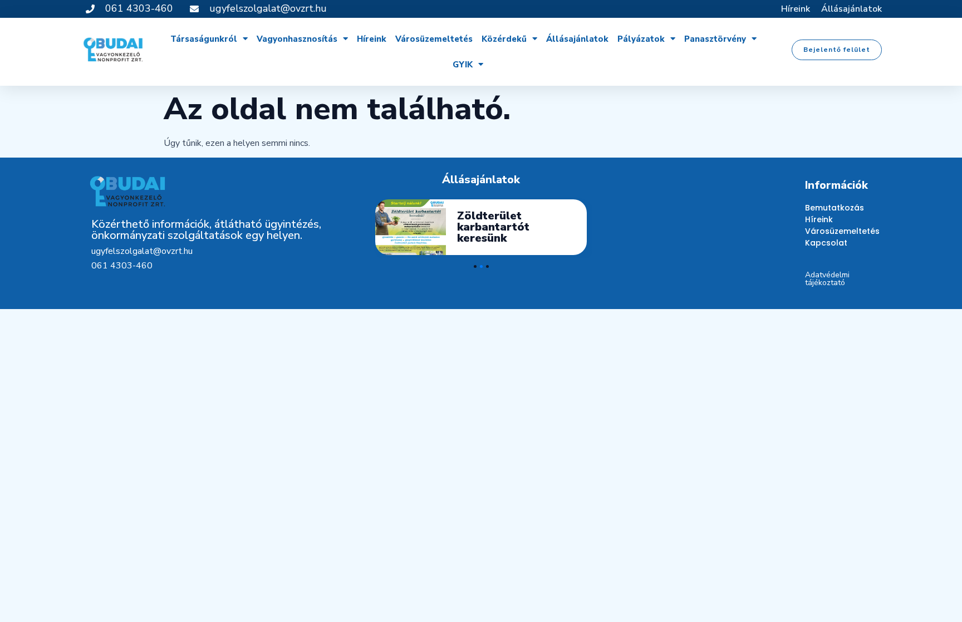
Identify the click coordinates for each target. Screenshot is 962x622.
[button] (837, 50)
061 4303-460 (122, 265)
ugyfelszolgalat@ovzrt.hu (142, 251)
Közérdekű (504, 39)
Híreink (795, 9)
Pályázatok (641, 39)
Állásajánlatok (851, 9)
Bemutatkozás (834, 207)
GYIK (463, 64)
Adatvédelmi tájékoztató (827, 279)
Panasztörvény (715, 39)
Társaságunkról (203, 39)
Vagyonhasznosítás (297, 39)
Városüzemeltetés (434, 39)
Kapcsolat (826, 242)
